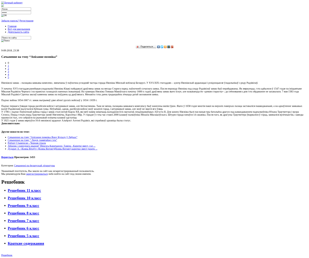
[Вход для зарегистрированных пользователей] (12, 2)
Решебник (6, 255)
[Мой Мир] (168, 47)
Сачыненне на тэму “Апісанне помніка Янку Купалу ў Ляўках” (42, 137)
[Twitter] (162, 47)
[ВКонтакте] (158, 47)
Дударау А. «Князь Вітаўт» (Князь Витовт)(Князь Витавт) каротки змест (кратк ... (52, 148)
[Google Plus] (172, 47)
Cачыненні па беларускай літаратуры (34, 165)
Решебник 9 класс (23, 205)
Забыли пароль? (10, 20)
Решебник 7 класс (23, 221)
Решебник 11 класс (24, 190)
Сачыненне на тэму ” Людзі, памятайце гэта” (32, 140)
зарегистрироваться (37, 174)
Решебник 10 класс (24, 198)
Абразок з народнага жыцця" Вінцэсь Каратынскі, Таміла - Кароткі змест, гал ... (51, 146)
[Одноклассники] (165, 47)
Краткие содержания (26, 243)
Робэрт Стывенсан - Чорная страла (27, 143)
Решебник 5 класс (23, 236)
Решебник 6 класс (23, 228)
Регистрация (26, 20)
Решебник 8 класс (23, 213)
